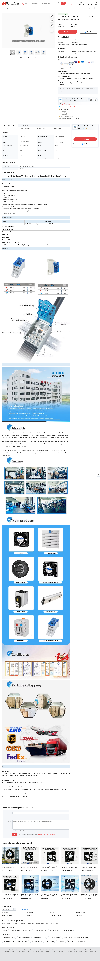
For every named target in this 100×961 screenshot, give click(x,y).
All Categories (7, 8)
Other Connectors (27, 930)
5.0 (79, 128)
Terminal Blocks (31, 11)
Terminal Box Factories (54, 937)
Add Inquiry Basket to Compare (28, 57)
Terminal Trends (61, 941)
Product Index (77, 949)
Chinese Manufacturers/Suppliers (31, 949)
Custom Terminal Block (8, 941)
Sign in (96, 4)
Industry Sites (60, 949)
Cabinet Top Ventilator (79, 912)
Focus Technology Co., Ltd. (40, 954)
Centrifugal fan (29, 912)
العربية (58, 951)
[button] (65, 128)
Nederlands (53, 951)
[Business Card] (96, 132)
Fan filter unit (5, 912)
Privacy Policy (73, 954)
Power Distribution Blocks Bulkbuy (76, 941)
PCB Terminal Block (67, 930)
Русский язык (36, 951)
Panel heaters (29, 915)
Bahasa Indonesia (93, 951)
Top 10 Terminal (50, 941)
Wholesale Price (52, 949)
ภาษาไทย (76, 951)
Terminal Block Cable (68, 937)
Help (71, 8)
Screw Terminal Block (54, 930)
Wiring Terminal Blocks (55, 915)
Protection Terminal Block (37, 941)
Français (29, 951)
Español (18, 951)
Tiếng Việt (86, 951)
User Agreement (58, 954)
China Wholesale (43, 949)
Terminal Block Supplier (82, 937)
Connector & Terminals (22, 11)
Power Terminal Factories (24, 937)
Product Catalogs (23, 909)
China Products (19, 949)
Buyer (64, 8)
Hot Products (12, 949)
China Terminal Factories (9, 937)
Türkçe (80, 951)
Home (3, 11)
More (3, 944)
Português (24, 951)
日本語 (67, 951)
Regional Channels (68, 949)
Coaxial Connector (15, 930)
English (13, 951)
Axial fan (52, 912)
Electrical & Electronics (10, 11)
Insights (89, 949)
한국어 (62, 951)
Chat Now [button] (89, 32)
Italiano (42, 951)
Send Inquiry (67, 32)
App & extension (80, 8)
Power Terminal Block (22, 941)
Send (15, 834)
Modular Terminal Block (40, 930)
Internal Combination (79, 915)
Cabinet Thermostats (7, 915)
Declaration (66, 954)
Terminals (5, 930)
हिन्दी (71, 951)
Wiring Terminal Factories (40, 937)
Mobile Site (84, 949)
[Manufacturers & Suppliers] (10, 3)
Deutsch (47, 951)
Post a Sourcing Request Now (46, 834)
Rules (97, 8)
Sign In (60, 118)
